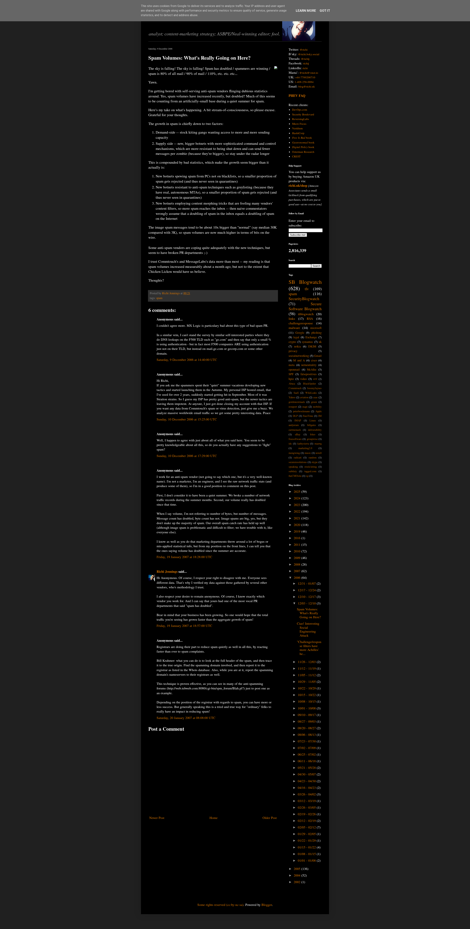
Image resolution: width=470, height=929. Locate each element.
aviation (304, 397)
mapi (305, 406)
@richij (305, 59)
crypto (292, 342)
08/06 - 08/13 (307, 734)
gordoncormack (297, 402)
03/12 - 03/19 (307, 801)
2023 (297, 504)
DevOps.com (299, 109)
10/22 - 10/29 (307, 688)
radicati (297, 457)
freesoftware (295, 439)
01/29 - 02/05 (307, 834)
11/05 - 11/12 (307, 675)
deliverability (315, 429)
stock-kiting (310, 466)
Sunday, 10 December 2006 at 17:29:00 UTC (187, 455)
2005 (297, 868)
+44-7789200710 (305, 77)
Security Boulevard (303, 114)
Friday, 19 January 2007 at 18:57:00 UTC (184, 625)
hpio (291, 379)
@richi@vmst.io (308, 72)
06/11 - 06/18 (307, 761)
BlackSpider (309, 383)
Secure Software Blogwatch (305, 306)
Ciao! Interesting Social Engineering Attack (308, 629)
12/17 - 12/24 (307, 590)
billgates (311, 425)
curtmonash (295, 429)
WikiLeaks (311, 392)
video (303, 379)
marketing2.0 (305, 448)
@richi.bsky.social (308, 54)
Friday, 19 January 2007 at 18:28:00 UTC (184, 557)
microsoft (316, 328)
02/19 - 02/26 (307, 814)
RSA (310, 318)
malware (294, 327)
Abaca (292, 383)
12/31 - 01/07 (307, 583)
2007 (297, 571)
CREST (296, 156)
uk (320, 342)
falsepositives (309, 374)
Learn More (306, 10)
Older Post (270, 817)
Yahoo (292, 397)
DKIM (312, 346)
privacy (293, 351)
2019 (297, 531)
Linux (313, 420)
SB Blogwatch (305, 281)
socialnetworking (299, 356)
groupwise (312, 439)
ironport (293, 406)
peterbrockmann (301, 411)
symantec (307, 342)
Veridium (297, 128)
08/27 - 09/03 (307, 721)
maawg (318, 443)
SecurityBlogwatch (304, 298)
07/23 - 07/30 (307, 741)
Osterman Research (303, 152)
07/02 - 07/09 (307, 748)
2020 (297, 524)
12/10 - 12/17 (307, 596)
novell (319, 453)
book (302, 137)
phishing (316, 333)
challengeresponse (301, 323)
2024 (297, 498)
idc (290, 443)
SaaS (296, 392)
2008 (297, 564)
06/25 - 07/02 (307, 754)
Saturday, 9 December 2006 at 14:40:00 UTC (187, 359)
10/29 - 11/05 (307, 681)
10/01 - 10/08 (307, 708)
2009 (297, 557)
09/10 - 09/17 (307, 715)
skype (315, 462)
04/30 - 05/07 (307, 774)
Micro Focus (299, 123)
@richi (304, 49)
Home (213, 817)
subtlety (293, 471)
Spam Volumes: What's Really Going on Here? (309, 613)
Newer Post (156, 817)
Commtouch (295, 388)
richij (306, 63)
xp (307, 476)
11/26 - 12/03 (307, 662)
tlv (307, 288)
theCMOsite (295, 476)
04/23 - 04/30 (307, 781)
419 (315, 379)
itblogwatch (306, 314)
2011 (297, 544)
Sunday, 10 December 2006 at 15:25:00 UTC (187, 419)
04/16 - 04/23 (307, 787)
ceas (315, 397)
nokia (297, 346)
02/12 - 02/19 (307, 820)
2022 (297, 511)
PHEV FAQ (297, 95)
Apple (318, 411)
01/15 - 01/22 (307, 847)
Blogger (266, 904)
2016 (297, 538)
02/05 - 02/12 (307, 827)
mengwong (294, 453)
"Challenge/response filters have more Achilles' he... (309, 648)
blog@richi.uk (306, 86)
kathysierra (303, 443)
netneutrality (309, 365)
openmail (294, 369)
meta (291, 365)
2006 (297, 577)
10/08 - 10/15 (307, 701)
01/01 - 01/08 (307, 860)
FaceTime (308, 416)
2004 (297, 875)
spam (159, 298)
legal (296, 337)
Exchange (311, 337)
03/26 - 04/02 (307, 794)
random (313, 457)
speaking (293, 466)
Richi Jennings (167, 571)
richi (305, 68)
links (292, 318)
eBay (297, 434)
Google (299, 333)
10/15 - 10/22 (307, 695)
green (314, 402)
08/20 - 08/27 (307, 728)
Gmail (318, 356)
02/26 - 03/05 (307, 807)
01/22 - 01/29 (307, 840)
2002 (297, 882)
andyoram (294, 425)
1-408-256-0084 (304, 82)
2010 (297, 551)
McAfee (311, 369)
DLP (295, 416)
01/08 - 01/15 (307, 854)
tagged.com (310, 471)
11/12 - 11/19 (307, 668)
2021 (297, 518)
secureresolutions (298, 462)
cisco (314, 360)
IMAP (297, 420)
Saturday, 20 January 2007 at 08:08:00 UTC (186, 717)
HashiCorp (298, 133)
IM (320, 416)
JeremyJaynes (314, 388)
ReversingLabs (300, 119)
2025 (297, 491)
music (308, 453)
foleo (312, 434)
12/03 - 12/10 (307, 603)
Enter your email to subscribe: (301, 222)
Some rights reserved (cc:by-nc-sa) (220, 904)
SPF (291, 374)
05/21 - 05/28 (307, 767)
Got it (325, 10)
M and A (299, 360)
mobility (317, 406)
